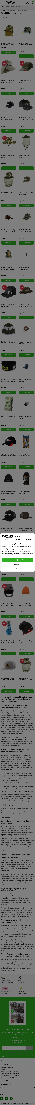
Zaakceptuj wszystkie (17, 560)
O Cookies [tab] (28, 539)
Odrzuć (17, 568)
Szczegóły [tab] (17, 539)
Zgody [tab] (6, 539)
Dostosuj (16, 564)
